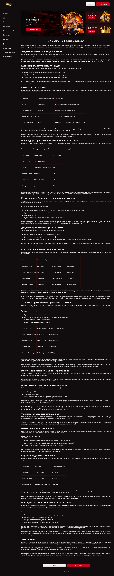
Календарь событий (10, 52)
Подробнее (92, 18)
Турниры (8, 26)
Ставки (7, 22)
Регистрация (103, 4)
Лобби (7, 13)
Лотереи (7, 44)
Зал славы (8, 48)
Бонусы (7, 17)
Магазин (8, 35)
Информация (8, 56)
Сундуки (8, 39)
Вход (90, 4)
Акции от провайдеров (11, 30)
